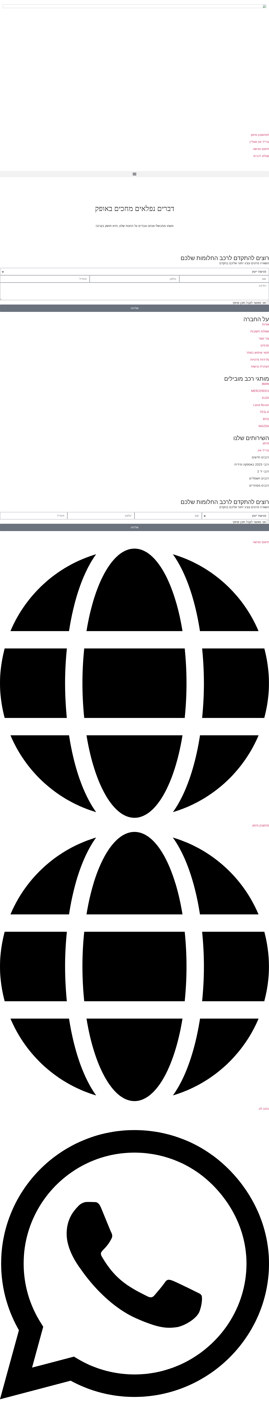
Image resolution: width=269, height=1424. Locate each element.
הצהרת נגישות (260, 366)
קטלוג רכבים (261, 156)
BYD (266, 419)
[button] (134, 174)
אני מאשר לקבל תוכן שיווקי (249, 303)
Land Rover (261, 405)
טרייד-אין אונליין (259, 142)
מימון (266, 443)
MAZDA (264, 426)
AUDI (265, 398)
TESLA (264, 412)
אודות (265, 324)
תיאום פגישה (261, 149)
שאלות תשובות (259, 331)
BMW (265, 384)
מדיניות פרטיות (259, 359)
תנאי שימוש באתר (257, 352)
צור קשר (264, 338)
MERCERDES (260, 391)
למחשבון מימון (259, 135)
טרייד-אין (263, 450)
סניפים (265, 345)
